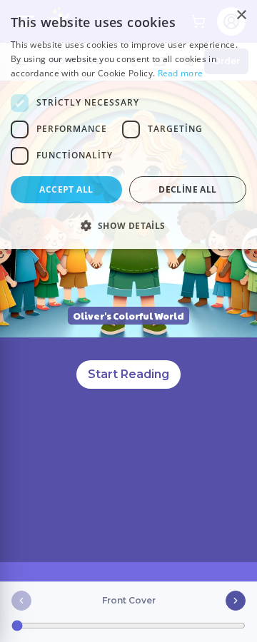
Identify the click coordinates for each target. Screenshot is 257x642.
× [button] (241, 15)
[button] (128, 225)
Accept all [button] (66, 189)
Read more (180, 73)
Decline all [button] (187, 189)
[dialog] (128, 124)
